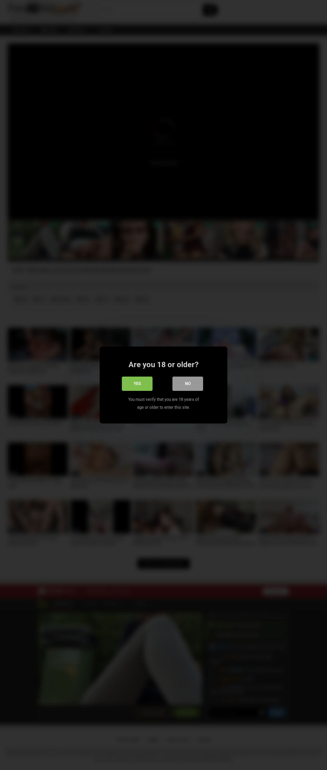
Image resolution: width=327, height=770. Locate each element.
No (188, 383)
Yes (137, 383)
